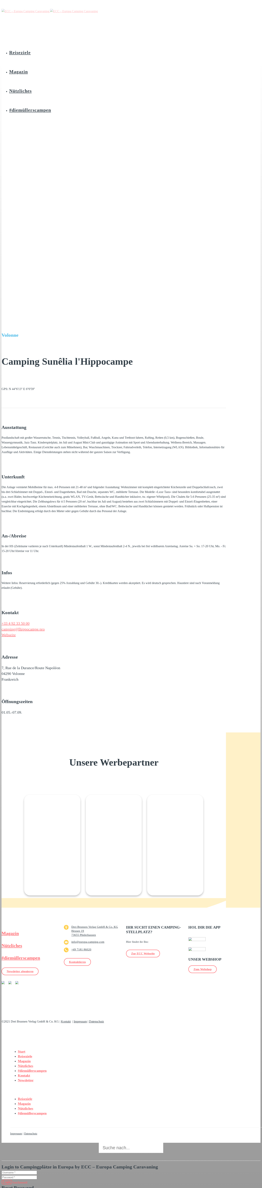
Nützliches (12, 945)
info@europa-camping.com (87, 941)
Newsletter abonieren (20, 971)
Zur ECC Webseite (143, 953)
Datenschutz (96, 1021)
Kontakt (66, 1021)
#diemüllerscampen (21, 957)
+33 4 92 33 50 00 (16, 623)
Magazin (10, 933)
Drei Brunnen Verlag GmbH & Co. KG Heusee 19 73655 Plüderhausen (94, 930)
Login (7, 1182)
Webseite (9, 635)
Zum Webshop (203, 969)
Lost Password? (20, 1182)
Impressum (80, 1021)
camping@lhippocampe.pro (23, 629)
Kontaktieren (77, 961)
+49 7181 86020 (81, 949)
